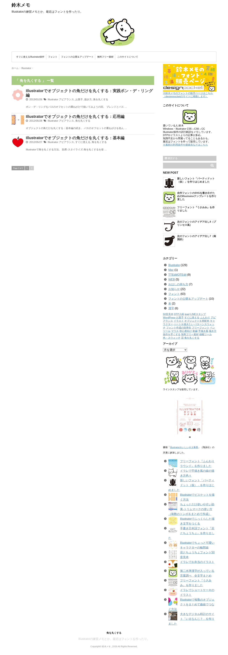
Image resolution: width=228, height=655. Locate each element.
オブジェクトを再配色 (196, 321)
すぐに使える (82, 142)
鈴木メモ (21, 5)
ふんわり (205, 317)
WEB (171, 279)
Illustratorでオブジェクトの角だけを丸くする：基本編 (75, 138)
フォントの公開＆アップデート (77, 56)
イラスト (179, 321)
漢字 (171, 308)
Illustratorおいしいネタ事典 (184, 447)
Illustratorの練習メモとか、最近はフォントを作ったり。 (114, 638)
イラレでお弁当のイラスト (197, 561)
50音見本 (168, 314)
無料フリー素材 (105, 56)
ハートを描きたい (184, 324)
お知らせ (174, 289)
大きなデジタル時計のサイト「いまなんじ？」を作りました (191, 619)
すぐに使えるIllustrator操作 (30, 56)
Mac (171, 269)
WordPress (169, 317)
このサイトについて (127, 56)
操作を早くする (171, 334)
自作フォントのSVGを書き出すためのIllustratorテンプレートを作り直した (196, 196)
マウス (175, 331)
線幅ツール (205, 334)
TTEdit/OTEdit (177, 274)
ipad (187, 314)
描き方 (88, 99)
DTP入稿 (179, 314)
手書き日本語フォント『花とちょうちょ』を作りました (191, 533)
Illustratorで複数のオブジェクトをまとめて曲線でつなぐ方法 (191, 604)
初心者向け (185, 331)
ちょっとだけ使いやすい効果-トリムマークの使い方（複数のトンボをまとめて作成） (191, 509)
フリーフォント (200, 327)
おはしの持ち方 (178, 284)
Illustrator (53, 99)
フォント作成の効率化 (178, 327)
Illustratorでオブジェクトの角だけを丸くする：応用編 (75, 116)
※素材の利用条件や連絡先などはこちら (185, 144)
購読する (172, 158)
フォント (52, 56)
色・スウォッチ (171, 337)
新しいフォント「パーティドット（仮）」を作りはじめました (191, 485)
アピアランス (66, 99)
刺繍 (195, 331)
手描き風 (203, 331)
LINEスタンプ (198, 314)
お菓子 (79, 99)
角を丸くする (100, 99)
